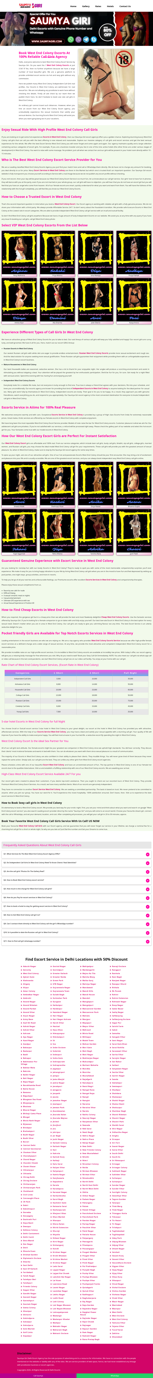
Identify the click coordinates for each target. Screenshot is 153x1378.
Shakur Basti (118, 1104)
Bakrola (26, 1071)
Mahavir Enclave (60, 1333)
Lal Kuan (57, 1280)
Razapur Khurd (119, 984)
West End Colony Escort (65, 204)
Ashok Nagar (29, 1026)
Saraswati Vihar (119, 1051)
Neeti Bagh (87, 1132)
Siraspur (116, 1139)
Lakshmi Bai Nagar (62, 1277)
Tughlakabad (118, 1231)
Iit (54, 1040)
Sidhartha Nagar (120, 1132)
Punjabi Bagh (88, 1270)
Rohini (115, 994)
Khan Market (59, 1217)
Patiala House (89, 1234)
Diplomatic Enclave (32, 1258)
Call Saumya (38, 1376)
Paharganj (87, 1203)
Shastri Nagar (118, 1118)
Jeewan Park (58, 1107)
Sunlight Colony (119, 1192)
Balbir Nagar (29, 1075)
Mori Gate (87, 1047)
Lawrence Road (60, 1284)
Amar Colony (29, 991)
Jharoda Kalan (59, 1114)
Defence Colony (30, 1230)
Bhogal (26, 1117)
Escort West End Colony (53, 765)
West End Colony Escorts (58, 65)
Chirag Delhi (29, 1177)
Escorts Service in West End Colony (67, 414)
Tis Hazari (116, 1220)
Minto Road (87, 1033)
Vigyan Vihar (118, 1266)
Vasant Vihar (118, 1259)
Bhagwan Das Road (32, 1099)
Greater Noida (59, 977)
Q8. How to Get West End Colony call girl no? (22, 915)
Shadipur (116, 1090)
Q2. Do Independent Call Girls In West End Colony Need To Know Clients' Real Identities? (40, 862)
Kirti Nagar (58, 1241)
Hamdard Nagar (60, 1012)
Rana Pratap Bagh (91, 1339)
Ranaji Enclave (119, 966)
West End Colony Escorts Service (105, 640)
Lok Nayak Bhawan (62, 1309)
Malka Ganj (87, 980)
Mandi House (88, 994)
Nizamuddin (88, 1178)
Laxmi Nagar (59, 1287)
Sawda (115, 1079)
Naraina (86, 1104)
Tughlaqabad (118, 1234)
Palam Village (88, 1210)
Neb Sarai (87, 1129)
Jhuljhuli (57, 1125)
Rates (98, 6)
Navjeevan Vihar (90, 1122)
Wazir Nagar (118, 1301)
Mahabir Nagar (60, 1326)
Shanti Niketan (119, 1114)
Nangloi (86, 1100)
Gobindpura (28, 1318)
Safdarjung (117, 1016)
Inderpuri (57, 1054)
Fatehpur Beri (29, 1279)
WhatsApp (115, 1376)
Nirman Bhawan (90, 1171)
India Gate (58, 1058)
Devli (25, 1247)
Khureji (56, 1231)
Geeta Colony (29, 1307)
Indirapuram (59, 1062)
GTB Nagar (58, 984)
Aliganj (26, 984)
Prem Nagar (88, 1263)
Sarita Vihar (117, 1054)
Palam (85, 1206)
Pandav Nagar (89, 1220)
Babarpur (27, 1047)
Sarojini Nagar (119, 1058)
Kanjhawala (58, 1178)
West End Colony (31, 973)
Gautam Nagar (30, 1304)
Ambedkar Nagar (31, 994)
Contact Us (125, 6)
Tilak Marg (117, 1206)
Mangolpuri (87, 1005)
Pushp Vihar (88, 1273)
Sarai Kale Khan (119, 1044)
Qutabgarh (87, 1287)
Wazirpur (116, 1309)
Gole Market (29, 1329)
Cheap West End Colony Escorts (115, 617)
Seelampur (117, 1083)
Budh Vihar (28, 1138)
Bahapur (27, 1058)
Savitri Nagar (118, 1076)
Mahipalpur (87, 966)
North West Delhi (90, 1189)
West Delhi (117, 1312)
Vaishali (116, 1252)
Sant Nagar (117, 1040)
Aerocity (27, 970)
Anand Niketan (30, 1005)
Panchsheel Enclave (91, 1213)
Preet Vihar (87, 1259)
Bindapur (27, 1128)
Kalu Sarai (58, 1164)
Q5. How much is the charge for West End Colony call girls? (28, 889)
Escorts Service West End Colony (51, 732)
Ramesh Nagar (89, 1336)
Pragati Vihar (88, 1256)
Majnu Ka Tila (89, 973)
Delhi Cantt (28, 1237)
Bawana (27, 1092)
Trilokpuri (116, 1227)
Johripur (57, 1132)
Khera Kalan (58, 1224)
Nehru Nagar (88, 1136)
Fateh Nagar (29, 1276)
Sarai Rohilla (118, 1047)
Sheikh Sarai (118, 1125)
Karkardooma (59, 1196)
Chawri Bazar (29, 1166)
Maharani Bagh (60, 1330)
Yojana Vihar (118, 1326)
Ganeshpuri (28, 1300)
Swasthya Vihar (119, 1196)
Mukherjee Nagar (90, 1058)
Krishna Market (60, 1259)
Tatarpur (116, 1203)
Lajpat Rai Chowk (61, 1273)
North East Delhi (90, 1185)
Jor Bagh (57, 1136)
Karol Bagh (58, 1199)
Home (73, 6)
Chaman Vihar (30, 1152)
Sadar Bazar (117, 1009)
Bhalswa (27, 1106)
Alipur (26, 987)
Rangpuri (116, 970)
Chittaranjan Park (31, 1188)
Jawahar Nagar (60, 1100)
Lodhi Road (58, 1298)
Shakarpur (117, 1097)
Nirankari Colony (90, 1164)
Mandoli (86, 998)
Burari (26, 1142)
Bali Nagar (28, 1078)
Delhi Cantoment (31, 1233)
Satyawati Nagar (120, 1069)
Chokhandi (28, 1191)
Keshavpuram (59, 1210)
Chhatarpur (28, 1170)
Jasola (55, 1097)
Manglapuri (87, 1002)
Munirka (86, 1072)
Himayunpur (59, 1033)
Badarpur (27, 1051)
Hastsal (56, 1026)
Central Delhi (29, 1145)
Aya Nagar (28, 1037)
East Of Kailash (30, 1269)
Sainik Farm (117, 1026)
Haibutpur (58, 1005)
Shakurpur (117, 1107)
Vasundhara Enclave (121, 1263)
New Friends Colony (91, 1150)
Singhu (115, 1136)
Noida (85, 1167)
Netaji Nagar (88, 1143)
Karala (56, 1185)
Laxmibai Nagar (60, 1291)
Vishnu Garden (119, 1291)
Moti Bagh (87, 1051)
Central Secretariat (32, 1149)
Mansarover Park (90, 1012)
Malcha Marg (88, 977)
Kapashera (58, 1181)
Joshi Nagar (58, 1139)
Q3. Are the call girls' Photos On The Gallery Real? (24, 871)
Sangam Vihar (118, 1037)
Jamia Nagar (59, 1083)
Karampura (58, 1189)
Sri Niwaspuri (118, 1160)
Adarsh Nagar (29, 966)
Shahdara (116, 1093)
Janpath (56, 1093)
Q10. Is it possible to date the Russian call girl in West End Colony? (31, 932)
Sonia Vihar (117, 1150)
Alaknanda (28, 980)
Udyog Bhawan (119, 1241)
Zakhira (115, 1333)
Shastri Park (118, 1122)
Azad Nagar (28, 1040)
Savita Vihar (118, 1072)
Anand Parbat (29, 1009)
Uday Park (117, 1238)
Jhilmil (56, 1122)
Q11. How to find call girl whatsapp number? (22, 941)
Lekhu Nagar (59, 1294)
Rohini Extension (120, 998)
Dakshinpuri (29, 1209)
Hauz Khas (58, 1030)
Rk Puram (116, 991)
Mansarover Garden (91, 1009)
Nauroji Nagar (89, 1118)
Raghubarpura (89, 1298)
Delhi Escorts (55, 1370)
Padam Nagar (88, 1199)
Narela (85, 1111)
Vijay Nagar (117, 1270)
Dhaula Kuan (29, 1251)
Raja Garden (88, 1305)
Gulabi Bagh (58, 994)
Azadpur (27, 1044)
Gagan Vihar (29, 1290)
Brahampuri (29, 1131)
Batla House (29, 1089)
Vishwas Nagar (119, 1294)
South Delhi (117, 1153)
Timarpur (116, 1217)
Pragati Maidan (89, 1252)
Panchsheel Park (90, 1217)
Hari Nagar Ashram (62, 1019)
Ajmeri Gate (28, 977)
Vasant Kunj (118, 1256)
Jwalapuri (57, 1104)
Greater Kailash (60, 973)
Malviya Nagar (89, 984)
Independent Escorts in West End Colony (90, 388)
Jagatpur (57, 1069)
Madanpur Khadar (61, 1319)
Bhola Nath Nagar (31, 1120)
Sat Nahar (117, 1062)
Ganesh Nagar (30, 1297)
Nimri (85, 1160)
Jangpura (57, 1090)
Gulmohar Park (60, 998)
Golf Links (28, 1332)
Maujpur (86, 1019)
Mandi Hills (87, 991)
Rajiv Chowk (88, 1322)
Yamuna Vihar (118, 1323)
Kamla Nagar (59, 1174)
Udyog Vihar (118, 1245)
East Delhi (28, 1265)
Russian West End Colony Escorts (93, 353)
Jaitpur (56, 1076)
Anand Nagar (29, 1002)
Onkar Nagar (88, 1196)
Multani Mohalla (90, 1065)
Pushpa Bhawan (90, 1277)
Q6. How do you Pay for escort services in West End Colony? (28, 897)
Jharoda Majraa (60, 1118)
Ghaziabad (117, 1337)
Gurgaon (57, 1002)
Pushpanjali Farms (91, 1284)
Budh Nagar (28, 1135)
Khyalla (56, 1234)
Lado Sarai (58, 1266)
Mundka (86, 1069)
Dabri (25, 1205)
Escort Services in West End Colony (49, 170)
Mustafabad (88, 1076)
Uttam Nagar (118, 1249)
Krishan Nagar (60, 1252)
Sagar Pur (116, 1023)
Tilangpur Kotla (119, 1213)
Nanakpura (87, 1083)
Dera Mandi (28, 1240)
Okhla (85, 1192)
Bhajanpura (28, 1103)
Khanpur (57, 1220)
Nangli (85, 1097)
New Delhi (87, 1146)
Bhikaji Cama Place (32, 1113)
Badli (25, 1054)
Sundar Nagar (118, 1185)
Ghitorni (27, 1315)
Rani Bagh (117, 977)
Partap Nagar (88, 1224)
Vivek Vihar (117, 1298)
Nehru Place (88, 1139)
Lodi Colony (58, 1301)
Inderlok (57, 1051)
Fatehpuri (27, 1283)
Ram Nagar (87, 1332)
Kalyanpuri (58, 1171)
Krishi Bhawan (60, 1256)
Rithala (115, 987)
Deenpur (27, 1226)
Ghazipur (27, 1311)
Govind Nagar (59, 966)
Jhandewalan (59, 1111)
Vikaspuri (116, 1280)
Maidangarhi (88, 970)
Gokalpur (27, 1322)
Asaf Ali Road (29, 1023)
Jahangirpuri (59, 1072)
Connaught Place (31, 1198)
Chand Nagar (29, 1159)
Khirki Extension (60, 1227)
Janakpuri (57, 1086)
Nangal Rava (88, 1090)
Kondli (56, 1249)
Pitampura (87, 1245)
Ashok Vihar (29, 1030)
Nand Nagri (87, 1086)
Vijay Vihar (117, 1273)
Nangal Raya (88, 1093)
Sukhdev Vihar (119, 1174)
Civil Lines (28, 1195)
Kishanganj (58, 1245)
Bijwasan (27, 1124)
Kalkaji (56, 1160)
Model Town (88, 1040)
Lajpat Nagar (59, 1270)
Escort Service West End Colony (46, 789)
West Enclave (118, 1316)
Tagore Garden (119, 1199)
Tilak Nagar (117, 1210)
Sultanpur (117, 1178)
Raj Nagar (87, 1301)
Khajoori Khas (59, 1213)
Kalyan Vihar (59, 1167)
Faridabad (28, 1272)
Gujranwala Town (61, 991)
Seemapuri (117, 1086)
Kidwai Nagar (59, 1238)
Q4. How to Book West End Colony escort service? (24, 880)
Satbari (115, 1065)
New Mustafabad (90, 1153)
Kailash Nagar (59, 1146)
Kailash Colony (60, 1143)
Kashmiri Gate (59, 1203)
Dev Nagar (28, 1244)
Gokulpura (28, 1325)
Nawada (86, 1125)
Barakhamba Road (32, 1085)
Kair (55, 1150)
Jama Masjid (58, 1079)
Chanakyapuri (29, 1156)
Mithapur (86, 1037)
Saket (114, 1030)
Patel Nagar (88, 1231)
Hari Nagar (58, 1016)
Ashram (26, 1033)
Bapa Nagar (28, 1082)
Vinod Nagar (118, 1284)
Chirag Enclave (30, 1180)
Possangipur (88, 1249)
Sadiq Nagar (118, 1012)
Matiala (86, 1016)
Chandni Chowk (30, 1163)
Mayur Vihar (88, 1026)
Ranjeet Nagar (119, 980)
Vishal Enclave (119, 1287)
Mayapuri (86, 1023)
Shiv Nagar (117, 1129)
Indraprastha (59, 1065)
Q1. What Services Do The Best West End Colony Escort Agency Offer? (32, 854)
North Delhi (88, 1181)
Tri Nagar (116, 1224)
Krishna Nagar (60, 1263)
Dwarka (26, 1262)
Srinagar (116, 1164)
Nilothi (85, 1157)
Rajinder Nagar (89, 1318)
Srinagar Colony (119, 1167)
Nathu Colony (88, 1114)
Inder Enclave (59, 1047)
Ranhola (116, 973)
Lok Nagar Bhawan (62, 1305)
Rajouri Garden (89, 1329)
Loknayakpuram (60, 1312)
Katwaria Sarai (60, 1206)
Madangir (57, 1316)
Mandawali (87, 987)
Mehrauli (86, 1030)
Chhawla (27, 1173)
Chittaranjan (29, 1184)
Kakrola (56, 1153)
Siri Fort (116, 1143)
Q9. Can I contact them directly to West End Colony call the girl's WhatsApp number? (39, 923)
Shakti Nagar (118, 1100)
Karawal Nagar (60, 1192)
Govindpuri (58, 970)
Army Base (28, 1019)
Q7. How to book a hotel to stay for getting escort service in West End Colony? (36, 906)
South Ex (116, 1157)
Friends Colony (30, 1286)
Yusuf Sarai (117, 1330)
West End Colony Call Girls (30, 826)
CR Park (26, 1202)
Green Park (58, 980)
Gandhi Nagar (29, 1293)
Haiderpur (57, 1009)
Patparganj (87, 1238)
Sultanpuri (117, 1181)
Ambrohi (27, 998)
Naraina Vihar (89, 1107)
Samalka (116, 1033)
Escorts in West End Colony (54, 137)
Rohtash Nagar (119, 1002)
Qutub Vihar (88, 1291)
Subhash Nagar (119, 1171)
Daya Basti (28, 1223)
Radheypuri (87, 1294)
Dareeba (27, 1212)
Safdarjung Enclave (121, 1019)
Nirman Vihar (88, 1174)
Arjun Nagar (29, 1016)
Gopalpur (27, 1336)
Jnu (54, 1129)
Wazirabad (117, 1305)
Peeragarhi (87, 1241)
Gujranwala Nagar (61, 987)
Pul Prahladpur (89, 1266)
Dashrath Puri (30, 1219)
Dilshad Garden (30, 1255)
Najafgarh (87, 1079)
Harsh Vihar (58, 1023)
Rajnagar (86, 1325)
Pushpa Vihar (88, 1280)
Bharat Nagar (29, 1110)
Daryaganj (28, 1216)
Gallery (86, 6)
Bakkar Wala (29, 1068)
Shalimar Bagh (119, 1111)
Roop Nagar (117, 1005)
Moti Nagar (87, 1054)
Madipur (57, 1323)
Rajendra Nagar (89, 1309)
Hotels (110, 6)
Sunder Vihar (118, 1189)
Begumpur (28, 1096)
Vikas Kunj (117, 1277)
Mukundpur (88, 1062)
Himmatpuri (58, 1037)
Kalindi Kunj (59, 1157)
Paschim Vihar (89, 1227)
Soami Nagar (118, 1146)
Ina (54, 1044)
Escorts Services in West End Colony (101, 580)
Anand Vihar (29, 1012)
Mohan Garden (89, 1044)
